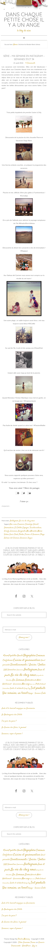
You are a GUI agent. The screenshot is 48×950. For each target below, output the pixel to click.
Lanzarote (22, 531)
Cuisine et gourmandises (26, 660)
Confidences (8, 660)
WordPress (26, 945)
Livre (27, 680)
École (43, 693)
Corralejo (28, 524)
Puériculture (6, 689)
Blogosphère (29, 655)
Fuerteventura (35, 527)
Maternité (33, 680)
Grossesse (19, 669)
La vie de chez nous (27, 520)
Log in (34, 945)
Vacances (23, 537)
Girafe (6, 531)
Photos (21, 534)
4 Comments (30, 63)
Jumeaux (13, 531)
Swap (25, 688)
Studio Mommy (24, 939)
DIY (5, 669)
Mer (28, 531)
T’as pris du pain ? (9, 721)
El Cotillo (18, 527)
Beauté (20, 655)
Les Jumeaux (18, 680)
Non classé (32, 684)
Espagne (25, 527)
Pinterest (43, 684)
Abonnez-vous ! (24, 637)
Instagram (14, 520)
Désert (35, 524)
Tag (29, 688)
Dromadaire (9, 527)
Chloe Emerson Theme (27, 942)
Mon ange (26, 684)
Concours (40, 655)
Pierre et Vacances (32, 534)
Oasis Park (13, 534)
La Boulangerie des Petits (12, 714)
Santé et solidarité (17, 688)
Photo (38, 684)
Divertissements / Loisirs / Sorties (27, 665)
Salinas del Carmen (11, 537)
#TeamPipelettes (10, 655)
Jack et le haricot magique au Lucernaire (18, 708)
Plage (42, 534)
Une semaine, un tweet (15, 693)
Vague (30, 537)
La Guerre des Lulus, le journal (14, 727)
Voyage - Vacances (34, 693)
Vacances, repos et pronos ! (12, 733)
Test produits (38, 688)
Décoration (12, 669)
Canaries (20, 524)
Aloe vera (13, 524)
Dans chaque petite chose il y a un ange (24, 19)
